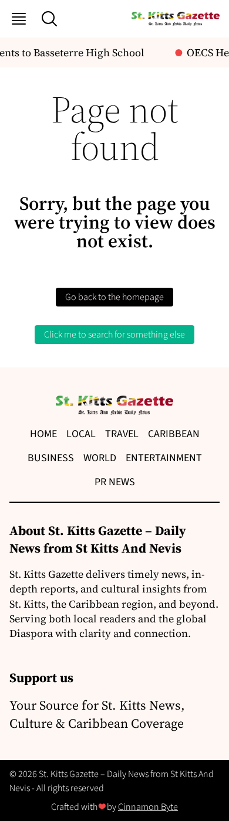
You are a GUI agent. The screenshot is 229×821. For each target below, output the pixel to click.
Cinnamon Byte (148, 806)
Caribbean (174, 434)
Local (81, 434)
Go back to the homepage (114, 297)
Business (51, 458)
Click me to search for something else (114, 334)
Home (43, 434)
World (99, 458)
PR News (115, 482)
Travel (122, 434)
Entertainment (164, 458)
